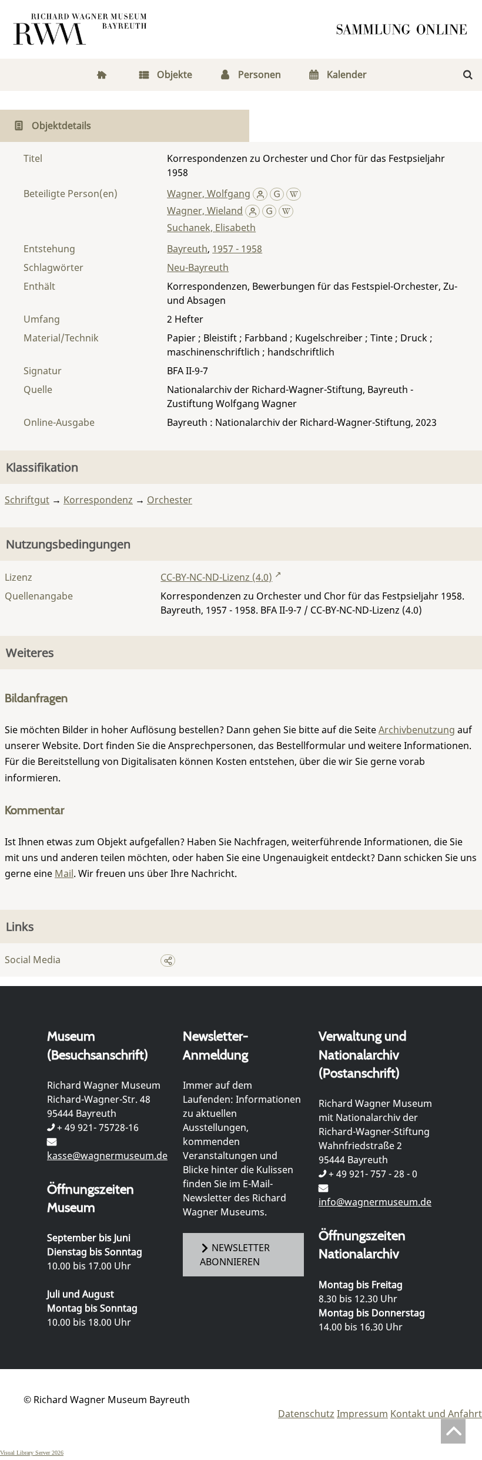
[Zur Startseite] (405, 29)
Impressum (362, 1413)
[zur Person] (260, 193)
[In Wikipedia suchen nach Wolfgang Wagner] (293, 193)
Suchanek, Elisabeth (211, 227)
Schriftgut (27, 499)
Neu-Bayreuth (198, 267)
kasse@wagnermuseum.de (107, 1155)
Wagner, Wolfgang (208, 193)
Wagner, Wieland (205, 210)
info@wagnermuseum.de (375, 1201)
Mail (64, 873)
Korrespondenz (98, 499)
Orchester (169, 499)
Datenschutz (306, 1413)
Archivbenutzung (417, 729)
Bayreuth (187, 248)
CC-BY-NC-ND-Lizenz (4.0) (216, 577)
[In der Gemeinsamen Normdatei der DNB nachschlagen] (277, 193)
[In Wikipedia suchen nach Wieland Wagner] (286, 210)
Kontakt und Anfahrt (436, 1413)
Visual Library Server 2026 (31, 1452)
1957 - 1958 (237, 248)
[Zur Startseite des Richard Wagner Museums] (82, 29)
